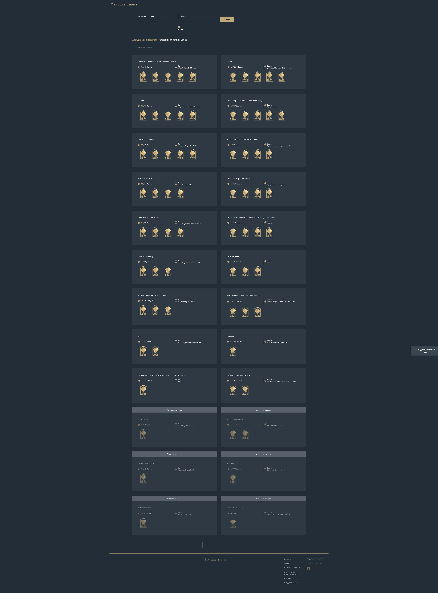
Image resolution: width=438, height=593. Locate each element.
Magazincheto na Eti (235, 419)
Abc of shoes (143, 419)
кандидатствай (291, 583)
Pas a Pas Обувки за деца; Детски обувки (245, 295)
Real (139, 336)
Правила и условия (292, 568)
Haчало (287, 559)
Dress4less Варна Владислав (239, 178)
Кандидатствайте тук (425, 351)
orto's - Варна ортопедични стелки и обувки (246, 100)
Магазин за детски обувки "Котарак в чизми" (157, 61)
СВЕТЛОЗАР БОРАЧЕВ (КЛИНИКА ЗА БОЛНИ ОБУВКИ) (161, 375)
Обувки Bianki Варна (147, 256)
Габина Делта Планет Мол (238, 375)
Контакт (287, 578)
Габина (141, 100)
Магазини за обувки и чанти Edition (242, 139)
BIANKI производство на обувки (152, 295)
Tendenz (230, 463)
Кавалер (230, 336)
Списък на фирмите (315, 559)
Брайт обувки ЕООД (146, 139)
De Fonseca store (144, 507)
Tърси (227, 19)
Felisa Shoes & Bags (235, 507)
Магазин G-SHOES (145, 178)
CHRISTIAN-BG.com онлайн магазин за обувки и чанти (251, 217)
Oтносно (288, 563)
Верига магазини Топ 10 (148, 217)
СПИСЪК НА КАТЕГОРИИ (316, 563)
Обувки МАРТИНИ (146, 463)
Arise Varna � (233, 256)
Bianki (229, 61)
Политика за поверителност (291, 573)
